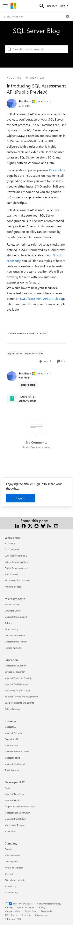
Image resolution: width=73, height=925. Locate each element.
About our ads (41, 915)
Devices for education (15, 671)
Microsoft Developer (14, 794)
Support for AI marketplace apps (20, 806)
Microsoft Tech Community (17, 812)
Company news (12, 861)
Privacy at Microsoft (14, 867)
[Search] (41, 5)
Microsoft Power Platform (17, 751)
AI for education (12, 708)
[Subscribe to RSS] (49, 525)
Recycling (25, 915)
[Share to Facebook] (24, 525)
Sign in (20, 498)
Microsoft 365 (11, 745)
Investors (9, 873)
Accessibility (10, 886)
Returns (8, 623)
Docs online (57, 170)
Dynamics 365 (11, 739)
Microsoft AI (10, 726)
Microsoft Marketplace (15, 818)
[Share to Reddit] (36, 525)
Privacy (42, 907)
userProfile (28, 384)
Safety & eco (11, 915)
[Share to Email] (56, 525)
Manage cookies (12, 911)
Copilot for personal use (16, 568)
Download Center (13, 610)
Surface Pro (10, 543)
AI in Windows (11, 574)
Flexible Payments (13, 647)
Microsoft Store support (16, 616)
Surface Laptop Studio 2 (16, 555)
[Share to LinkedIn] (17, 525)
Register (52, 6)
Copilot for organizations (16, 561)
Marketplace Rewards (15, 825)
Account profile (12, 604)
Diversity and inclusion (15, 880)
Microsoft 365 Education (16, 684)
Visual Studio (11, 831)
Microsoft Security (13, 732)
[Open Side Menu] (5, 6)
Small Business (12, 770)
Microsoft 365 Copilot (15, 763)
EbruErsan (24, 101)
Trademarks (46, 911)
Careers (8, 849)
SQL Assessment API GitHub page (42, 298)
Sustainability (11, 892)
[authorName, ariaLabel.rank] (12, 103)
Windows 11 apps (13, 586)
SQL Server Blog (15, 16)
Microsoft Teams (12, 757)
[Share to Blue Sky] (43, 525)
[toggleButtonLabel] (67, 16)
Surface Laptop (12, 549)
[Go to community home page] (13, 6)
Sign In (64, 6)
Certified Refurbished (15, 635)
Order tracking (11, 629)
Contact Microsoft (25, 907)
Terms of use (30, 911)
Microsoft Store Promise (16, 641)
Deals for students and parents (19, 702)
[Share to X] (30, 525)
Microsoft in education (15, 665)
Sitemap (8, 907)
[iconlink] (12, 398)
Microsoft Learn (12, 800)
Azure (7, 787)
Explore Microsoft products (17, 580)
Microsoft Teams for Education (19, 678)
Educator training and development (21, 696)
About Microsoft (12, 855)
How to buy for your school (17, 690)
